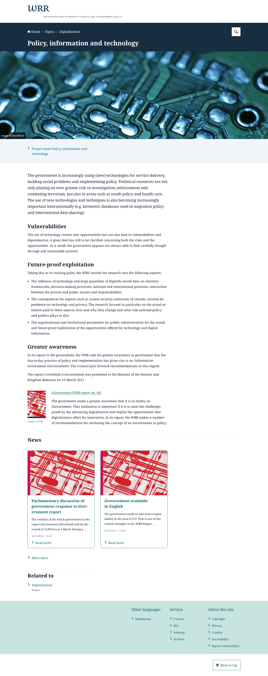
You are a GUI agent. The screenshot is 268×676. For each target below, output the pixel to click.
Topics (50, 31)
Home (35, 31)
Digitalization (69, 31)
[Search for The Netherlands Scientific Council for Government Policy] (236, 31)
